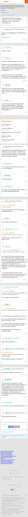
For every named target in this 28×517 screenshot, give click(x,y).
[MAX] (12, 427)
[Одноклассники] (15, 427)
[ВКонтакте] (9, 427)
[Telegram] (18, 427)
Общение (3, 15)
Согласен (3, 10)
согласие (3, 8)
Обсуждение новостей (10, 15)
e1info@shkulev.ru (8, 512)
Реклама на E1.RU (19, 477)
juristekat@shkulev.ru (17, 512)
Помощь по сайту (6, 478)
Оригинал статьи (6, 37)
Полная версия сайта (7, 477)
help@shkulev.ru (11, 513)
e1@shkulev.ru (17, 510)
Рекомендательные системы (7, 514)
